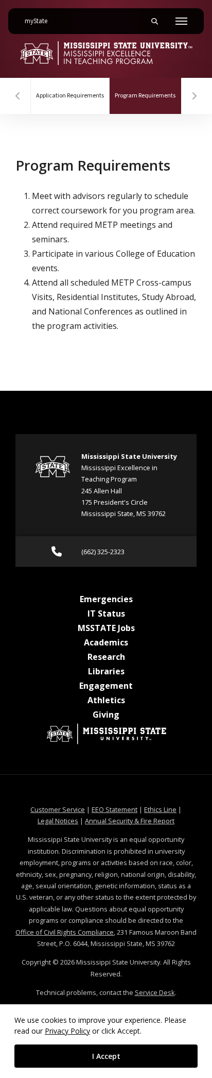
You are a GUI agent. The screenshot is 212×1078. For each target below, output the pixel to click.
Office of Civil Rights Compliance (64, 932)
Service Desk (155, 992)
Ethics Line (160, 809)
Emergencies (106, 599)
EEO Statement (114, 809)
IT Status (106, 613)
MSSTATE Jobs (106, 628)
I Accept (106, 1056)
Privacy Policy (67, 1031)
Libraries (106, 671)
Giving (106, 714)
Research (106, 656)
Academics (106, 642)
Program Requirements (148, 95)
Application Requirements (70, 95)
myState (40, 21)
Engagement (106, 685)
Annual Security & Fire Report (129, 820)
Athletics (106, 700)
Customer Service (57, 809)
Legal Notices (58, 820)
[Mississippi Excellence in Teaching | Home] (106, 53)
